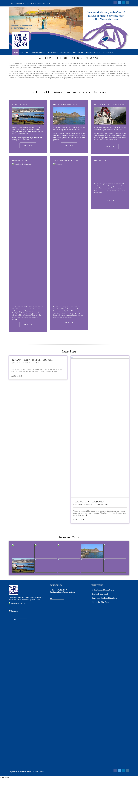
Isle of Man (36, 363)
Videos (106, 504)
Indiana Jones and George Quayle (32, 359)
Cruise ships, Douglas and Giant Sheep (104, 598)
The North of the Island (88, 501)
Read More (16, 376)
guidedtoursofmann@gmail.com (64, 592)
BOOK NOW (4, 777)
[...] (58, 371)
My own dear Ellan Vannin (100, 602)
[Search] (116, 52)
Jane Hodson (16, 363)
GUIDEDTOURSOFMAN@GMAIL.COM (38, 3)
